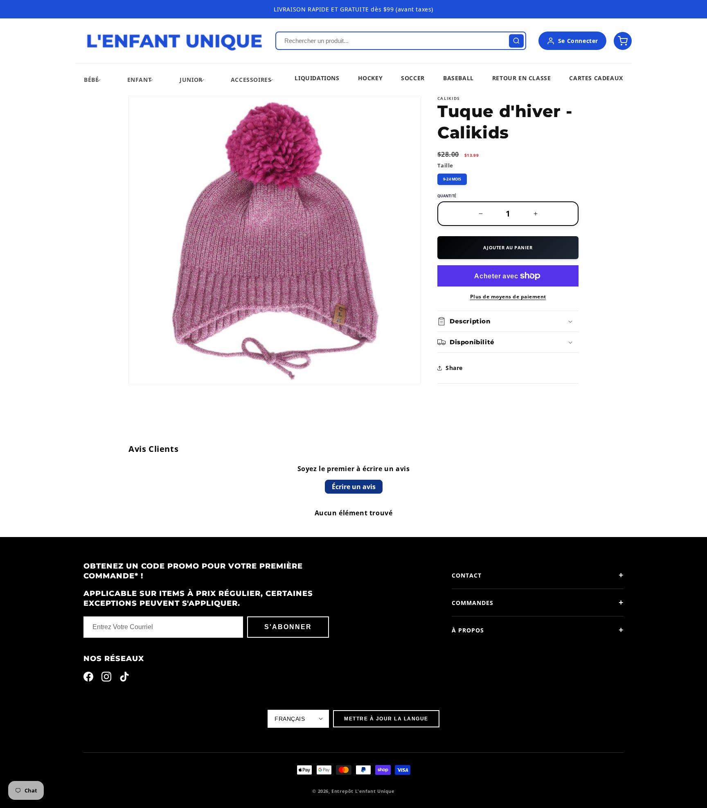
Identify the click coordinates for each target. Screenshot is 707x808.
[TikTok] (124, 678)
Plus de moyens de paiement (508, 296)
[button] (91, 80)
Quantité (446, 196)
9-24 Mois (452, 179)
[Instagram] (106, 678)
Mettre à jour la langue (386, 719)
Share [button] (454, 368)
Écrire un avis (354, 486)
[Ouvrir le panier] (623, 41)
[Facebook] (88, 678)
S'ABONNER (288, 626)
